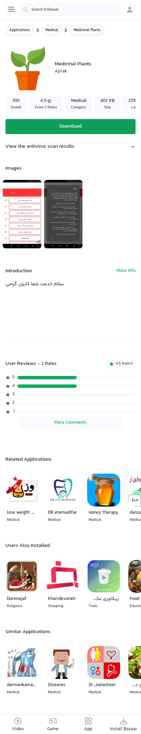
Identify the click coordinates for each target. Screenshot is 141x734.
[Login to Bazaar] (130, 9)
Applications (19, 30)
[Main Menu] (11, 9)
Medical (52, 30)
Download (70, 126)
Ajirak (61, 71)
